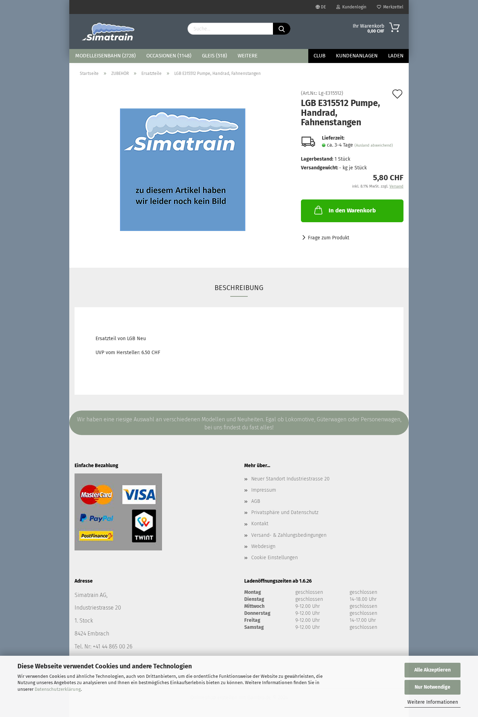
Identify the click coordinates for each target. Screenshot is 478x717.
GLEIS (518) (214, 55)
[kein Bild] (182, 170)
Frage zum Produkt (328, 238)
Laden (395, 55)
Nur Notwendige (432, 687)
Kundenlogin (353, 7)
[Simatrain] (109, 31)
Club (319, 55)
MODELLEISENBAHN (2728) (105, 55)
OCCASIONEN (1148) (168, 55)
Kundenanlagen (357, 55)
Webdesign (263, 546)
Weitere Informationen (432, 702)
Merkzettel (392, 7)
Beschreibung (239, 287)
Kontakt (259, 524)
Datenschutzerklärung (58, 689)
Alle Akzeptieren (432, 670)
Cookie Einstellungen (274, 558)
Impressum (263, 490)
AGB (255, 501)
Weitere (248, 55)
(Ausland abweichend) (373, 145)
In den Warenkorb (352, 210)
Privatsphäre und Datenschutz (284, 512)
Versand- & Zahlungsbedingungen (288, 535)
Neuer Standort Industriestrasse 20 (290, 479)
